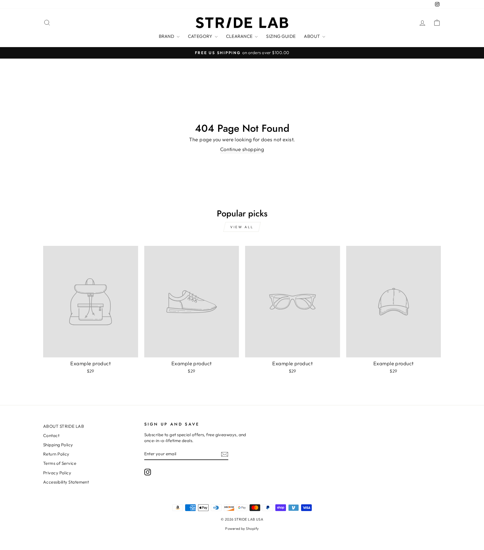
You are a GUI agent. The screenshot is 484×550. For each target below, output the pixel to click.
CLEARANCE (240, 36)
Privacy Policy (57, 472)
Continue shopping (242, 149)
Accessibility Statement (66, 482)
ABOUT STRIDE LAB (63, 426)
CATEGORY (200, 36)
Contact (51, 435)
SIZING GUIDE (280, 36)
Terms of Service (59, 463)
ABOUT (312, 36)
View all (242, 227)
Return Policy (56, 454)
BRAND (167, 36)
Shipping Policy (58, 444)
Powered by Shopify (242, 528)
